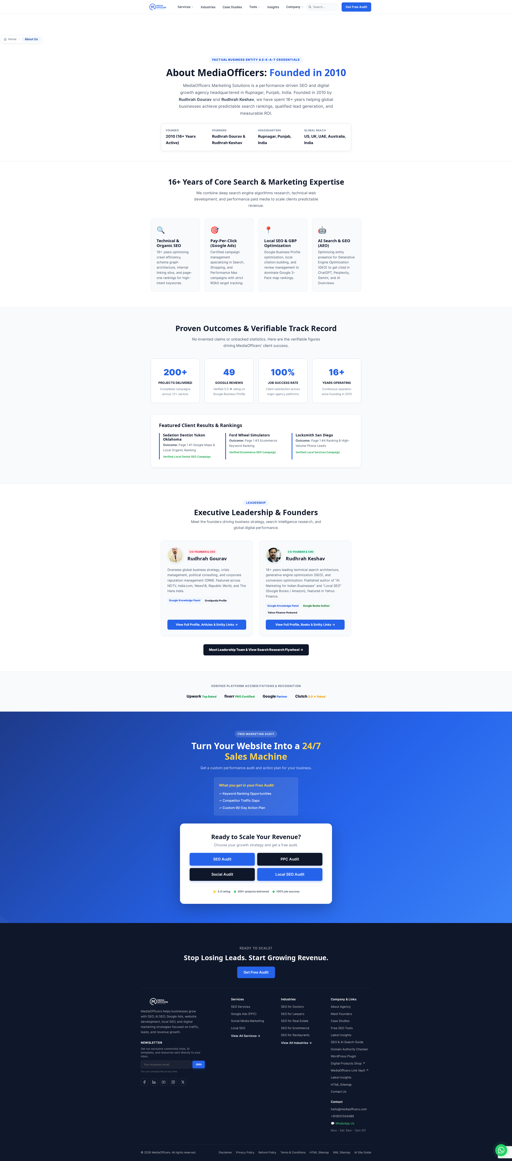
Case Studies (232, 7)
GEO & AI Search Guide (347, 1042)
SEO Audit (222, 859)
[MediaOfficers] (158, 7)
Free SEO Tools (342, 1028)
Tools (253, 7)
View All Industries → (296, 1043)
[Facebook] (144, 1082)
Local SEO (238, 1028)
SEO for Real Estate (294, 1021)
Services (184, 7)
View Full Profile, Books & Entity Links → (305, 624)
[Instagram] (173, 1082)
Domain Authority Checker (349, 1049)
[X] (182, 1082)
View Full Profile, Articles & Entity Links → (207, 624)
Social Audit (222, 874)
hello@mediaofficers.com (349, 1109)
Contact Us (338, 1091)
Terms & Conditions (293, 1152)
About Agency (341, 1007)
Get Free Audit (356, 7)
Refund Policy (267, 1152)
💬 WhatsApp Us (342, 1123)
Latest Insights (341, 1035)
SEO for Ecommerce (295, 1028)
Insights (273, 7)
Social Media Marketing (247, 1021)
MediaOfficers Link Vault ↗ (350, 1070)
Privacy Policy (245, 1152)
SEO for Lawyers (292, 1014)
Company (293, 7)
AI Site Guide (362, 1152)
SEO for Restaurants (295, 1035)
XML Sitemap (341, 1152)
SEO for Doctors (292, 1007)
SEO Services (240, 1007)
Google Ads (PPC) (243, 1014)
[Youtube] (163, 1082)
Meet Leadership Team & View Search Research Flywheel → (256, 650)
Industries (208, 7)
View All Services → (245, 1036)
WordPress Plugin (343, 1056)
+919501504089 (342, 1116)
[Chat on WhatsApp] (501, 1150)
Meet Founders (341, 1014)
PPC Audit (290, 859)
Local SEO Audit (289, 874)
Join (199, 1064)
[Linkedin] (154, 1082)
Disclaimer (225, 1152)
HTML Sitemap (341, 1084)
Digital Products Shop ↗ (348, 1063)
